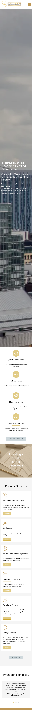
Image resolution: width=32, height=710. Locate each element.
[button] (14, 702)
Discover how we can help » (16, 438)
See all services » (16, 657)
